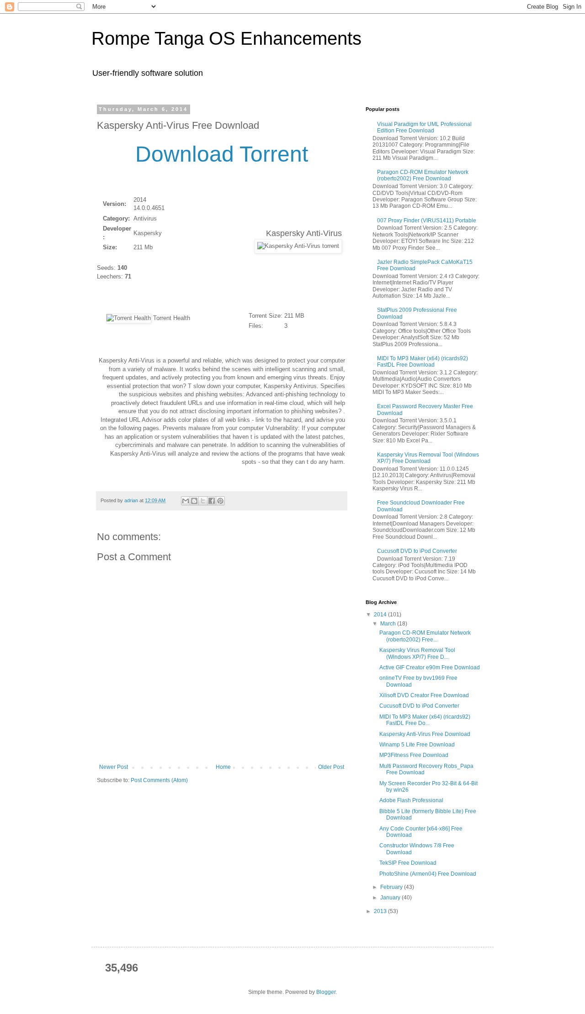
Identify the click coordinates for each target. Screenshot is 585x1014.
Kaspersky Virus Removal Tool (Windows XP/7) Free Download (428, 458)
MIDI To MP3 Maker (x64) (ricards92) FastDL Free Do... (424, 720)
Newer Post (113, 767)
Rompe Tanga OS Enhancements (226, 38)
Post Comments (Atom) (159, 780)
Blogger (325, 992)
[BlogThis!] (194, 500)
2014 (381, 614)
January (391, 897)
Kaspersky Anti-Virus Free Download (424, 734)
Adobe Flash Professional (411, 800)
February (392, 887)
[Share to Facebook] (211, 500)
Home (223, 767)
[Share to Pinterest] (220, 500)
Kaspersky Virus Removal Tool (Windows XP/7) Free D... (417, 653)
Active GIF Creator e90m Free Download (429, 667)
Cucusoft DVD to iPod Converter (417, 551)
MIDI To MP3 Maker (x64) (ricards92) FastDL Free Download (422, 361)
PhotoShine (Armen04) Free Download (427, 874)
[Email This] (185, 500)
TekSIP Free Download (407, 863)
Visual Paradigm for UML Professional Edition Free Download (424, 127)
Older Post (331, 767)
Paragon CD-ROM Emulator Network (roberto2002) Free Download (422, 175)
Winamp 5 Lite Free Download (417, 744)
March (388, 623)
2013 (381, 911)
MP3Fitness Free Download (413, 755)
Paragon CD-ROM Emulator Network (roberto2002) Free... (425, 636)
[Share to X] (202, 500)
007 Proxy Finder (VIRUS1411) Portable (426, 220)
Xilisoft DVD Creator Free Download (424, 695)
